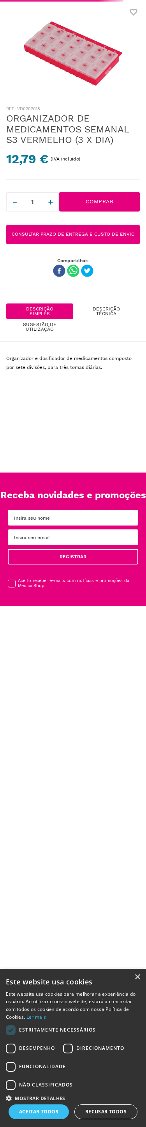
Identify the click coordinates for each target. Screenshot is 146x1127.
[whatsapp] (73, 272)
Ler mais (36, 1017)
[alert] (73, 1048)
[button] (107, 553)
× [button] (137, 977)
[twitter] (87, 272)
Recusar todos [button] (106, 1111)
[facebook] (59, 272)
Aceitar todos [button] (38, 1111)
